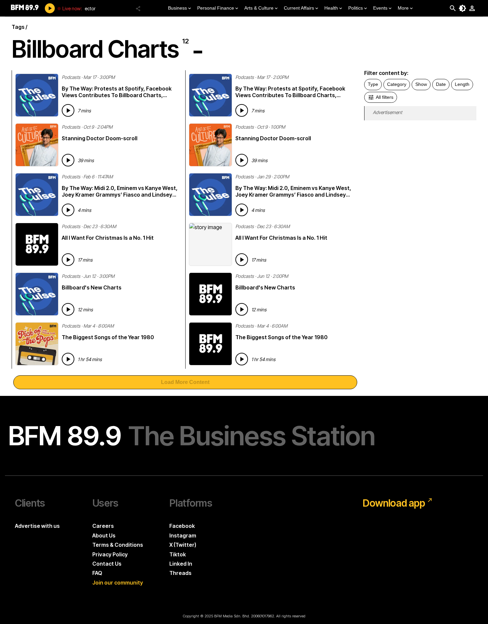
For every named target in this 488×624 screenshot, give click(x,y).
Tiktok (177, 554)
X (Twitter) (182, 544)
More (403, 8)
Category (396, 84)
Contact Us (107, 563)
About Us (104, 535)
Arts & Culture (259, 8)
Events (380, 8)
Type (373, 84)
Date (441, 84)
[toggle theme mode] (462, 8)
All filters (384, 97)
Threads (180, 573)
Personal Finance (215, 8)
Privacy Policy (110, 554)
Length (462, 84)
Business (177, 8)
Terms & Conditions (117, 544)
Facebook (182, 526)
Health (331, 8)
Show (421, 84)
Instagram (182, 535)
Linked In (180, 563)
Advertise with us (37, 526)
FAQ (97, 573)
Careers (103, 526)
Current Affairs (299, 8)
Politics (355, 8)
